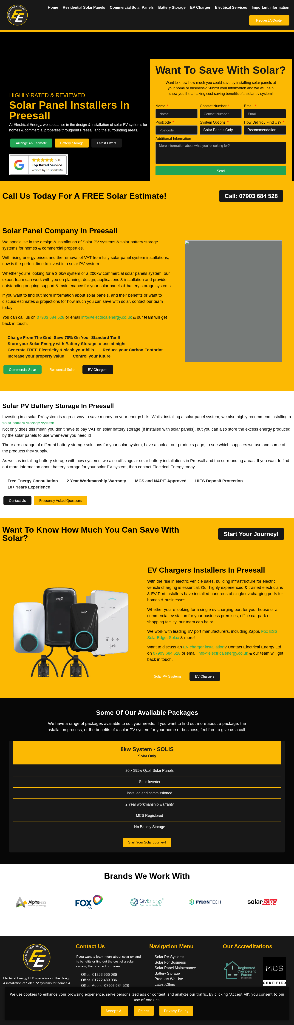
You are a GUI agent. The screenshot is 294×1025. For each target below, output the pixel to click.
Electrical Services (231, 7)
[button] (5, 793)
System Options (213, 122)
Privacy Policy (176, 1010)
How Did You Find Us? (263, 122)
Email (249, 106)
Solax (174, 637)
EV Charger (200, 7)
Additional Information (173, 139)
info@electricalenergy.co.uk (106, 317)
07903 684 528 (50, 317)
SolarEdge (157, 637)
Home (53, 7)
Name (160, 106)
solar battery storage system (28, 423)
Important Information (270, 7)
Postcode (163, 122)
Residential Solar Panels (84, 7)
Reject (143, 1010)
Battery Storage (172, 7)
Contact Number (213, 106)
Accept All (114, 1010)
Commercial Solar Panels (132, 7)
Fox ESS (269, 631)
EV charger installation (203, 647)
